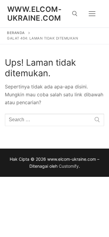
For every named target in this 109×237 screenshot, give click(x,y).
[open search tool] (75, 13)
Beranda (16, 33)
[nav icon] (92, 13)
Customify (69, 166)
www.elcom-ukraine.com (34, 13)
